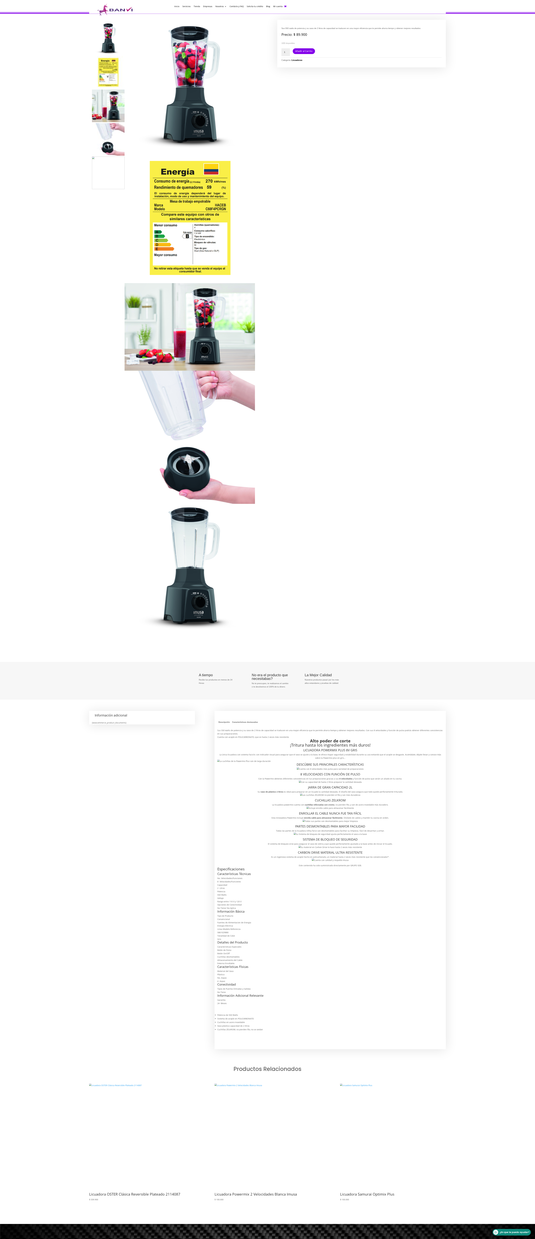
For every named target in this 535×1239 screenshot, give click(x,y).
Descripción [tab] (224, 722)
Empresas (207, 6)
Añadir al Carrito (304, 51)
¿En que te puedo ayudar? (514, 1232)
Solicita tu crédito (255, 6)
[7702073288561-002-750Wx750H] (190, 437)
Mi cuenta (278, 6)
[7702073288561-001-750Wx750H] (190, 569)
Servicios (186, 6)
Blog (268, 6)
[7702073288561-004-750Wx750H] (190, 88)
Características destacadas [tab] (245, 722)
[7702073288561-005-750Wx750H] (190, 327)
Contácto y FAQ (237, 6)
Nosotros (219, 6)
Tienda (197, 6)
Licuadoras (296, 60)
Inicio (176, 6)
